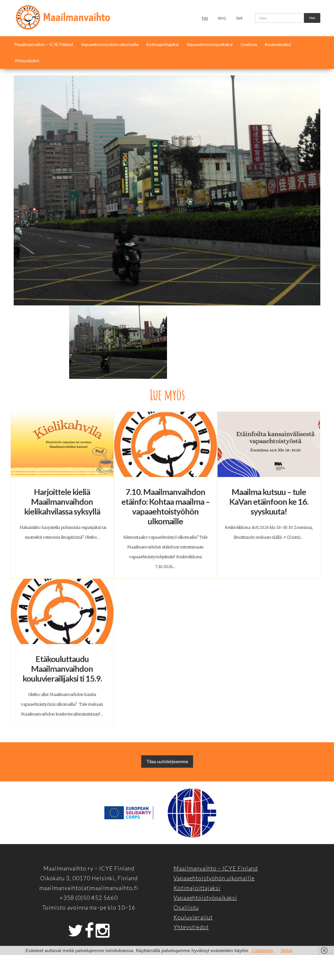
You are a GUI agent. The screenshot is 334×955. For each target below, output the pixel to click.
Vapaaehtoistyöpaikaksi (210, 44)
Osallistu (248, 44)
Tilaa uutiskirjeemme (167, 761)
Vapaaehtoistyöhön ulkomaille (110, 44)
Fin (205, 18)
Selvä (286, 950)
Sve (239, 18)
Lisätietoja (262, 950)
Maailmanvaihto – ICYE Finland (43, 44)
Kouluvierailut (278, 44)
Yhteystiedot (26, 60)
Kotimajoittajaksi (162, 44)
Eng (222, 18)
